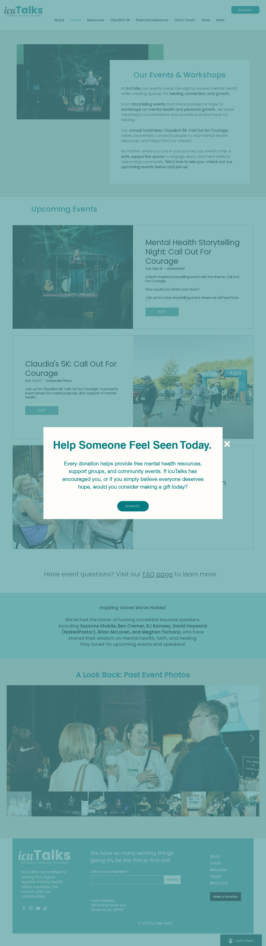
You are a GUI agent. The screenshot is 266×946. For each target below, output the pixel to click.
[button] (227, 444)
